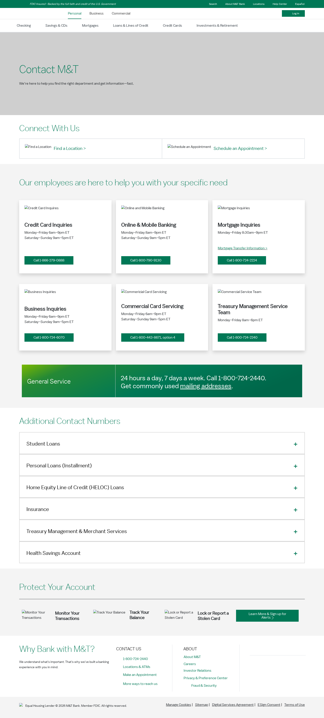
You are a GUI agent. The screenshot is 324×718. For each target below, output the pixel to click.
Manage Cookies (178, 705)
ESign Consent (269, 705)
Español (300, 4)
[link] (75, 13)
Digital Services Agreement (233, 705)
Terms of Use (294, 705)
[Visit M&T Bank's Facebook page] (254, 666)
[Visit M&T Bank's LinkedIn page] (284, 666)
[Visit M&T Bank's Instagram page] (264, 666)
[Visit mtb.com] (30, 13)
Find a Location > (70, 148)
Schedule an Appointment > (240, 148)
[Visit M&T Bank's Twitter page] (274, 666)
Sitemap (201, 705)
